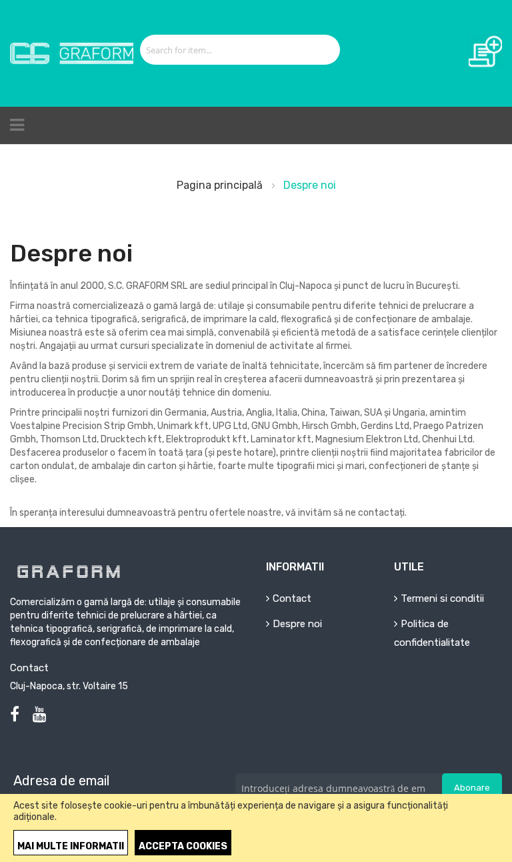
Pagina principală (221, 185)
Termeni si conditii (442, 598)
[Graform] (71, 53)
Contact (292, 598)
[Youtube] (40, 715)
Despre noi (297, 624)
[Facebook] (14, 715)
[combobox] (225, 50)
